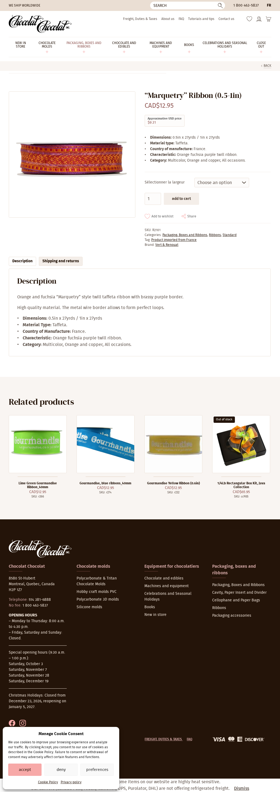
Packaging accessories (231, 616)
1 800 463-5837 (246, 5)
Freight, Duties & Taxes (140, 19)
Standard (230, 235)
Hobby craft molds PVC (96, 592)
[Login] (259, 20)
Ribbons (215, 235)
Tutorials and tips (201, 19)
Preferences (97, 770)
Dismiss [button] (241, 788)
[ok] (220, 5)
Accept (25, 770)
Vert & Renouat (166, 244)
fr (269, 5)
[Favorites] (249, 20)
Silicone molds (89, 607)
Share (191, 216)
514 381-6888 (40, 600)
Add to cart (181, 199)
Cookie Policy (48, 782)
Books (149, 607)
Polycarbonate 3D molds (98, 599)
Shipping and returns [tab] (60, 261)
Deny (61, 770)
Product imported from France (174, 239)
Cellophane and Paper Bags (236, 600)
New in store (155, 615)
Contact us (226, 19)
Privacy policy (71, 782)
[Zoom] (72, 154)
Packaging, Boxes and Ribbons (184, 235)
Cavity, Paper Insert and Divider (239, 593)
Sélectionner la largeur (165, 182)
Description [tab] (22, 261)
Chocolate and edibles (163, 578)
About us (167, 19)
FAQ (181, 19)
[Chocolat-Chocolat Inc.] (40, 24)
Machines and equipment (166, 586)
